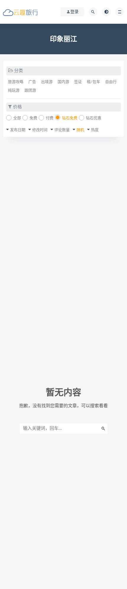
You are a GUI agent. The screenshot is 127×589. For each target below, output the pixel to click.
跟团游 (30, 91)
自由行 (111, 82)
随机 (80, 130)
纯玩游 (13, 91)
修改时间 (40, 130)
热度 (95, 130)
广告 (32, 82)
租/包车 (93, 82)
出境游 (47, 82)
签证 (78, 82)
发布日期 (17, 130)
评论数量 (62, 130)
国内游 (63, 82)
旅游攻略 (15, 82)
